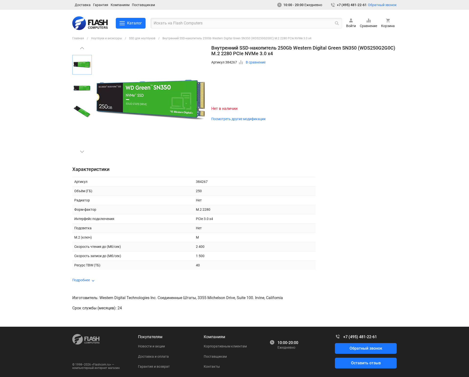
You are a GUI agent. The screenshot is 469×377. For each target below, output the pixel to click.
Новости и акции (151, 346)
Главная (78, 38)
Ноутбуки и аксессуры (106, 38)
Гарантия (100, 5)
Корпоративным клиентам (225, 346)
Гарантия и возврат (154, 366)
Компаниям (120, 5)
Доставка (83, 5)
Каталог (134, 23)
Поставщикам (143, 5)
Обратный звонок (382, 5)
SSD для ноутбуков (142, 38)
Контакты (212, 366)
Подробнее (81, 280)
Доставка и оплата (153, 356)
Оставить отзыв (366, 363)
